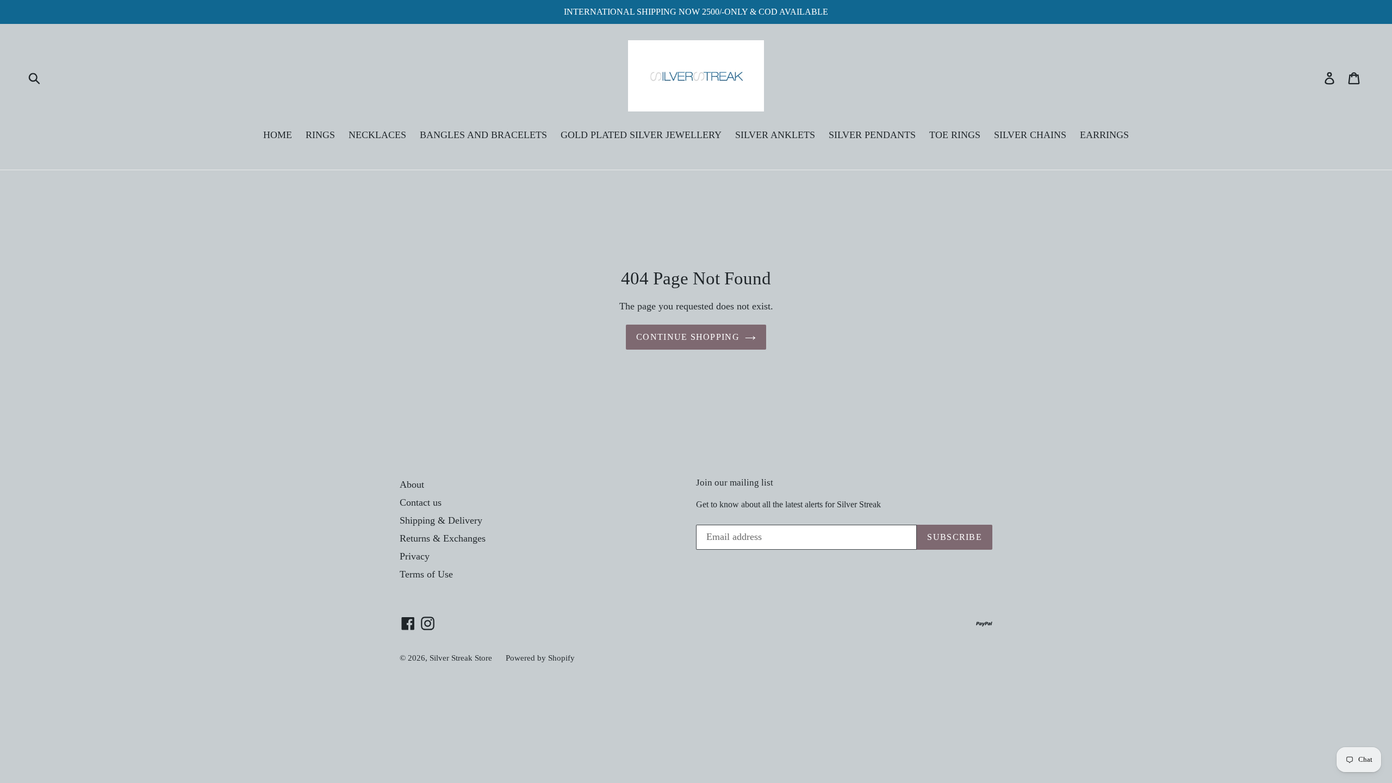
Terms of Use (426, 574)
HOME (277, 134)
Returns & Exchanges (443, 538)
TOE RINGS (954, 134)
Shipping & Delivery (441, 520)
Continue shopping (687, 336)
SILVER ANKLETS (775, 134)
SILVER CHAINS (1030, 134)
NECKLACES (377, 134)
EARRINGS (1104, 134)
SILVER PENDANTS (872, 134)
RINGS (320, 134)
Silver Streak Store (461, 658)
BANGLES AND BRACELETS (483, 134)
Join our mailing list (734, 482)
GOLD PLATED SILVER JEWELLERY (641, 134)
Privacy (415, 556)
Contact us (421, 502)
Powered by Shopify (540, 658)
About (412, 484)
